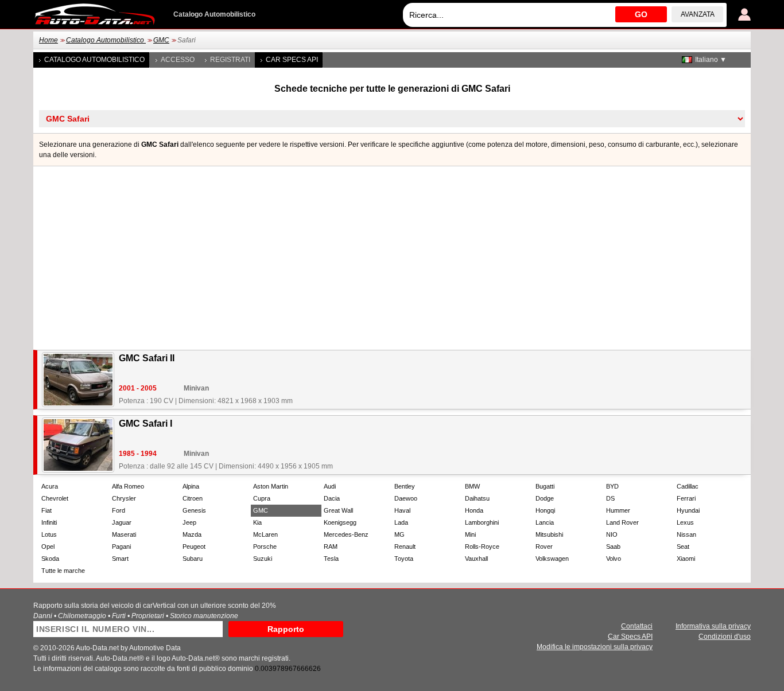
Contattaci (637, 626)
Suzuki (262, 558)
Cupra (261, 498)
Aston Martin (270, 486)
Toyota (403, 558)
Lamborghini (482, 522)
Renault (405, 546)
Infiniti (49, 522)
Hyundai (688, 510)
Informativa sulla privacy (713, 626)
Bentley (404, 486)
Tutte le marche (63, 570)
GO (641, 14)
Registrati (230, 60)
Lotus (49, 534)
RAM (330, 546)
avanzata (698, 14)
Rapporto (285, 629)
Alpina (191, 486)
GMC (161, 40)
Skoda (50, 558)
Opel (48, 546)
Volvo (613, 558)
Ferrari (686, 498)
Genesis (194, 510)
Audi (330, 486)
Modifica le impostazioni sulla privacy (595, 647)
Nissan (686, 534)
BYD (612, 486)
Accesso (178, 60)
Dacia (332, 498)
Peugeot (194, 546)
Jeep (189, 522)
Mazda (192, 534)
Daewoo (405, 498)
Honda (474, 510)
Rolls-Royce (482, 546)
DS (610, 498)
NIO (612, 534)
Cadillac (687, 486)
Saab (613, 546)
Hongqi (545, 510)
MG (399, 534)
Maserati (124, 534)
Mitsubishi (549, 534)
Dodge (544, 498)
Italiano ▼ (711, 60)
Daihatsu (477, 498)
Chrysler (124, 498)
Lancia (544, 522)
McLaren (265, 534)
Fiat (46, 510)
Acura (49, 486)
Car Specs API (292, 60)
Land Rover (622, 522)
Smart (120, 558)
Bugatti (544, 486)
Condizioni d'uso (724, 637)
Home (48, 40)
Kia (257, 522)
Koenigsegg (340, 522)
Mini (470, 534)
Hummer (618, 510)
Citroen (193, 498)
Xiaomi (686, 558)
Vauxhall (476, 558)
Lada (401, 522)
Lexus (685, 522)
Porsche (265, 546)
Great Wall (338, 510)
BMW (472, 486)
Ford (118, 510)
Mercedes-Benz (346, 534)
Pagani (121, 546)
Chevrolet (54, 498)
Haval (402, 510)
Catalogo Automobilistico (106, 40)
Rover (544, 546)
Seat (683, 546)
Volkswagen (552, 558)
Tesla (331, 558)
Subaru (193, 558)
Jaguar (121, 522)
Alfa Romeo (128, 486)
